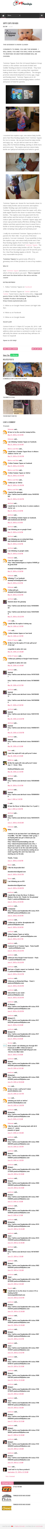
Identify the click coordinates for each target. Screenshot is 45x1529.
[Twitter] (18, 9)
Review (9, 349)
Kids (5, 349)
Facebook (28, 287)
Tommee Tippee (31, 245)
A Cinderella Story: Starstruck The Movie (15, 378)
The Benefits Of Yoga (9, 397)
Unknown (11, 429)
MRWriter (11, 760)
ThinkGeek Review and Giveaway (21, 1496)
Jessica (10, 1043)
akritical (10, 503)
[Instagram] (25, 9)
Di (8, 803)
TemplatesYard (20, 1526)
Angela (10, 1288)
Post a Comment (10, 1476)
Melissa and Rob (13, 449)
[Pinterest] (22, 9)
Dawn (9, 750)
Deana (10, 865)
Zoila (9, 621)
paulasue (11, 892)
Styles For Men (17, 1487)
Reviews (15, 349)
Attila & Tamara (13, 640)
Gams (9, 1466)
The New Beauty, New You (10, 416)
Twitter (27, 291)
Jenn (9, 1086)
